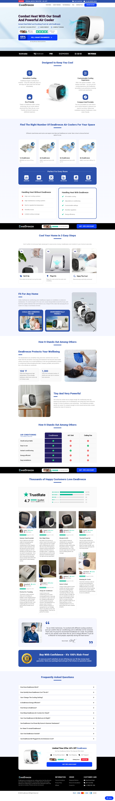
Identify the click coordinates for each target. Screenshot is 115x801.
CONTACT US (79, 5)
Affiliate (57, 785)
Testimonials (66, 5)
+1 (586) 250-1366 (90, 785)
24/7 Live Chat (89, 782)
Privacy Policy (58, 782)
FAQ (73, 5)
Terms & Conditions (60, 780)
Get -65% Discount (86, 226)
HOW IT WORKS (57, 5)
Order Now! (90, 5)
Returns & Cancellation (74, 782)
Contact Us (71, 785)
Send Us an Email (90, 780)
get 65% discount (69, 764)
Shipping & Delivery (73, 780)
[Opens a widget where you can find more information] (109, 798)
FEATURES (48, 5)
